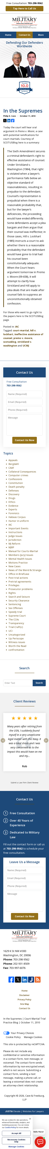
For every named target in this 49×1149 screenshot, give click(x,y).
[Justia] (31, 980)
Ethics (11, 501)
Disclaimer (24, 995)
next (46, 742)
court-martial (21, 330)
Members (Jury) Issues (20, 555)
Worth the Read (17, 646)
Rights (12, 592)
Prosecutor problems (20, 589)
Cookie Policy (13, 1037)
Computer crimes (18, 475)
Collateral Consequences (22, 471)
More (41, 34)
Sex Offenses (15, 608)
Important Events (18, 528)
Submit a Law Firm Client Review (24, 782)
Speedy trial (15, 611)
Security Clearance (18, 600)
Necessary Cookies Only (16, 1140)
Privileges (13, 585)
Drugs (11, 498)
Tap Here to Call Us (24, 8)
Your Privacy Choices (22, 1033)
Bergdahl (13, 464)
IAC (17, 326)
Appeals (13, 460)
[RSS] (38, 980)
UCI (10, 630)
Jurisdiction (14, 539)
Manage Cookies (33, 1037)
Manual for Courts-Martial (23, 551)
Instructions (15, 532)
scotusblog (9, 341)
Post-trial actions (18, 577)
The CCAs (13, 619)
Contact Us (24, 34)
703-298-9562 (21, 959)
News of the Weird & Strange (24, 570)
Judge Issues (15, 536)
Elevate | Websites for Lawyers (24, 1111)
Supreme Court (17, 615)
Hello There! (38, 1132)
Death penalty (16, 486)
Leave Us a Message (24, 862)
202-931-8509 (21, 963)
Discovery (13, 494)
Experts (12, 509)
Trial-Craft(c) (15, 627)
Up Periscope (16, 638)
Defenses (13, 490)
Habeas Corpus (17, 517)
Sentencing (14, 604)
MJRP (11, 547)
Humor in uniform (18, 520)
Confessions (15, 479)
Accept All (16, 1133)
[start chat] (40, 1142)
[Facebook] (11, 980)
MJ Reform (14, 543)
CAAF (11, 467)
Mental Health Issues (20, 558)
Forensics (13, 513)
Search (39, 682)
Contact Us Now (24, 440)
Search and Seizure (19, 596)
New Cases (14, 566)
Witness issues (16, 642)
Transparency (16, 623)
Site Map (24, 1004)
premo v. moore (22, 338)
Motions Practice (18, 562)
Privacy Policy (24, 999)
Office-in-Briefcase (18, 573)
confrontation (16, 649)
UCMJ (26, 345)
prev (3, 742)
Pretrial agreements (19, 581)
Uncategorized (16, 634)
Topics (8, 453)
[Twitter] (18, 980)
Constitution (15, 482)
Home (8, 34)
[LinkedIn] (24, 980)
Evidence (13, 505)
